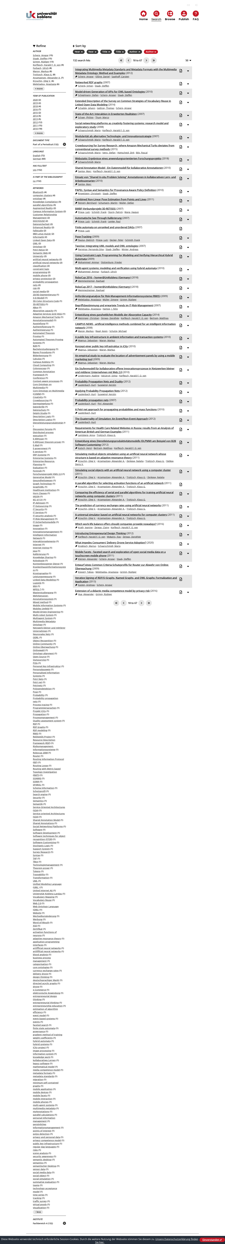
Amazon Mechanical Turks (46, 317)
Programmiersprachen (44, 707)
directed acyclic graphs (45, 983)
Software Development (45, 832)
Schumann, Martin (108, 202)
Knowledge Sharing (43, 557)
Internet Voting (41, 547)
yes (34, 169)
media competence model (46, 1069)
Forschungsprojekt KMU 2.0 (47, 474)
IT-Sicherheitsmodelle (44, 522)
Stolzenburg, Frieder (111, 262)
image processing (42, 1050)
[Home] (41, 18)
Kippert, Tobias (86, 572)
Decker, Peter (116, 240)
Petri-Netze (39, 249)
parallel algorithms (43, 204)
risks (35, 1150)
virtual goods (40, 1204)
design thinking (41, 977)
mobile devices (40, 1092)
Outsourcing (39, 659)
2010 (35, 128)
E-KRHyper (38, 438)
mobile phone (40, 275)
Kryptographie (40, 573)
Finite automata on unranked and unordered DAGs (105, 227)
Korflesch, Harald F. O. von (47, 64)
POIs (35, 663)
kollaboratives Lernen (44, 1060)
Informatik (38, 237)
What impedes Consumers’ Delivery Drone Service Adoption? (110, 542)
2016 (35, 109)
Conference (39, 377)
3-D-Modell (38, 297)
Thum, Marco (102, 117)
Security (37, 797)
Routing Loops (40, 765)
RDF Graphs (39, 727)
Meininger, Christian (88, 318)
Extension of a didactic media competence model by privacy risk (112, 590)
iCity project (39, 1047)
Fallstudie (38, 230)
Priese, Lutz (84, 212)
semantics (38, 1162)
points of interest (42, 1130)
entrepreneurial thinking (46, 1002)
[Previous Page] (129, 60)
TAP (35, 858)
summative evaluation (44, 1182)
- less (38, 1212)
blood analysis (40, 954)
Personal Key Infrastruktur (47, 666)
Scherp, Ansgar (41, 55)
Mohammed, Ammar (88, 262)
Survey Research (41, 852)
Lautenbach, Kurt (87, 384)
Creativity (38, 397)
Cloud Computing (42, 365)
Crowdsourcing (41, 400)
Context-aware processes (46, 381)
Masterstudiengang (43, 592)
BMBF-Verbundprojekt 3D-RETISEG (95, 208)
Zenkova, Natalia (135, 461)
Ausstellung (39, 323)
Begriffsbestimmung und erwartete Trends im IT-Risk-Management (114, 305)
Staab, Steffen (40, 58)
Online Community (43, 643)
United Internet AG (43, 890)
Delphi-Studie (40, 413)
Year (77, 51)
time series (38, 1194)
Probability (39, 695)
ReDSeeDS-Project (42, 736)
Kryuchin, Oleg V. (42, 80)
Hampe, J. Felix (110, 308)
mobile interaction (42, 1098)
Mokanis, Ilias (114, 536)
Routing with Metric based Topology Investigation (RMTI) (47, 772)
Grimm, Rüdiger (41, 61)
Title (105, 51)
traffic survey (40, 1201)
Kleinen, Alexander (88, 559)
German (37, 158)
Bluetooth (38, 192)
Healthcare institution (44, 490)
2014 (35, 115)
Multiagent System (43, 618)
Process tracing (41, 704)
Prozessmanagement (44, 717)
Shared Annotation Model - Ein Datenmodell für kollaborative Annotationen (119, 167)
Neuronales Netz (42, 634)
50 (187, 60)
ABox (35, 307)
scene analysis (40, 1153)
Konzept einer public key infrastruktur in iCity (101, 346)
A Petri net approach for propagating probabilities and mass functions (116, 409)
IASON (36, 496)
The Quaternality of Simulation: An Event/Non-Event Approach (111, 418)
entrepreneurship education (48, 1005)
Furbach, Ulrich (41, 68)
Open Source (39, 656)
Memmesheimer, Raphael (91, 280)
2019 (35, 103)
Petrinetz (38, 685)
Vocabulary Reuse (42, 900)
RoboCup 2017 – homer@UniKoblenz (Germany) (103, 286)
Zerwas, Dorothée (110, 318)
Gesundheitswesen (43, 480)
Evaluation (38, 467)
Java (35, 550)
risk (35, 288)
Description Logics (42, 419)
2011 (35, 125)
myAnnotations (41, 1111)
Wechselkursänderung (44, 916)
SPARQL (37, 784)
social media (39, 291)
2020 (35, 99)
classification (40, 265)
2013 (35, 119)
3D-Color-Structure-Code (46, 301)
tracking (37, 1198)
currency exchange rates (46, 970)
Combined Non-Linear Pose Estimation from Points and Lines (110, 199)
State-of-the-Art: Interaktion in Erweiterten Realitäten (106, 114)
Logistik (37, 582)
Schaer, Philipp (86, 117)
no (34, 181)
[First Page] (121, 60)
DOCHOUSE (39, 221)
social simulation (42, 1178)
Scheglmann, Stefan (88, 95)
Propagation (39, 714)
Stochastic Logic (41, 845)
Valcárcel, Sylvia (109, 375)
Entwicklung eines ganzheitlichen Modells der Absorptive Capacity (113, 314)
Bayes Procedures (42, 352)
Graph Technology (42, 483)
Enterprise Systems (43, 458)
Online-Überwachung (44, 647)
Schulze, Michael (118, 331)
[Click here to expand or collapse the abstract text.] (188, 70)
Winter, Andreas (130, 249)
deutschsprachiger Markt (46, 980)
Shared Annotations (43, 823)
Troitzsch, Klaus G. (42, 74)
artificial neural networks (46, 262)
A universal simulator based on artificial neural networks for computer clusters (121, 514)
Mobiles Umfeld (41, 608)
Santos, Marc (84, 171)
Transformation (41, 877)
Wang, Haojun (131, 212)
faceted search (40, 1025)
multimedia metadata (44, 1108)
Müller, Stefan (126, 202)
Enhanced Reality (42, 227)
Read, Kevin (102, 331)
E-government (40, 448)
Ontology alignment (43, 653)
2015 (35, 112)
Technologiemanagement (46, 864)
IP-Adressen (39, 502)
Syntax (36, 855)
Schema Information (43, 788)
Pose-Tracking (83, 236)
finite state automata (44, 1028)
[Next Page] (146, 60)
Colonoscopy (40, 368)
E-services (38, 451)
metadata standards (43, 1076)
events (36, 1021)
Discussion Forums (42, 429)
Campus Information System (48, 211)
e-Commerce (39, 989)
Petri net (37, 682)
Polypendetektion (42, 688)
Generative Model (42, 477)
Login (196, 5)
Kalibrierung (39, 554)
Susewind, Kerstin (107, 384)
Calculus (37, 358)
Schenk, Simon (85, 85)
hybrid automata (42, 1041)
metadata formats (42, 1073)
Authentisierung (41, 329)
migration (38, 1079)
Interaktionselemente (44, 541)
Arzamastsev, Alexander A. (46, 77)
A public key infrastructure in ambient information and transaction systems (119, 337)
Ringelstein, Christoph (89, 193)
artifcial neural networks (46, 259)
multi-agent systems (43, 1105)
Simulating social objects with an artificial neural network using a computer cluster (123, 470)
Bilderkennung (40, 355)
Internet (37, 544)
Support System (41, 848)
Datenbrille (39, 406)
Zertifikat (38, 928)
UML (35, 880)
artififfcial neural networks (47, 951)
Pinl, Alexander (105, 403)
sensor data (39, 1169)
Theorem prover (41, 868)
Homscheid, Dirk (125, 152)
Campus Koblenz (41, 361)
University (38, 256)
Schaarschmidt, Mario (89, 130)
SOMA (36, 781)
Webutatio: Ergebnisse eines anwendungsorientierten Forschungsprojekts (118, 158)
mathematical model (43, 1066)
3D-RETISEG (39, 304)
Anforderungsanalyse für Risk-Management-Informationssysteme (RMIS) (117, 296)
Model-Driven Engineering (46, 611)
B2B (35, 345)
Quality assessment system (47, 720)
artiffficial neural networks (47, 948)
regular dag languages (44, 1146)
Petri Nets (38, 679)
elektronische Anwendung (46, 993)
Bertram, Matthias (159, 318)
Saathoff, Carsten (120, 76)
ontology (37, 198)
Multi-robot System (43, 615)
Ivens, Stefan (109, 152)
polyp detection (41, 1133)
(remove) (58, 144)
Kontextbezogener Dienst (46, 563)
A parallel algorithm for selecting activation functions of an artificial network (119, 483)
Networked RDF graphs (88, 82)
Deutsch (188, 5)
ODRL (36, 637)
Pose (35, 691)
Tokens (36, 871)
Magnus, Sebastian (88, 340)
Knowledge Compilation (45, 201)
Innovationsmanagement (46, 531)
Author (133, 51)
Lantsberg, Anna (86, 435)
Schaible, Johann (86, 108)
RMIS (35, 733)
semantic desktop (42, 1159)
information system (43, 1053)
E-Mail (36, 445)
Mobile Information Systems (48, 605)
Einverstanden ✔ (212, 1239)
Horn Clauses (40, 493)
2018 (35, 106)
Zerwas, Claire (101, 527)
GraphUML (38, 486)
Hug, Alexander (86, 594)
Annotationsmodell (43, 320)
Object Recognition (43, 640)
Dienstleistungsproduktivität (48, 422)
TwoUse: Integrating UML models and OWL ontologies (106, 246)
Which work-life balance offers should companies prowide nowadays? (115, 524)
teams (36, 1185)
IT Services (38, 512)
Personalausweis (41, 669)
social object (39, 1175)
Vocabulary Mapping (43, 896)
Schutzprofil (39, 791)
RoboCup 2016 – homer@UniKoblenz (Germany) (103, 277)
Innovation (38, 528)
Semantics (38, 800)
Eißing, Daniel (103, 76)
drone (36, 986)
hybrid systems (41, 1044)
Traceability (39, 874)
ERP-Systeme (40, 454)
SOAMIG (37, 778)
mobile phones (41, 1101)
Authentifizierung (42, 326)
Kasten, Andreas (86, 584)
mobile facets (40, 1095)
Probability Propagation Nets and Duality (99, 381)
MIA (35, 586)
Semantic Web (40, 253)
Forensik (37, 470)
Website (37, 912)
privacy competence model (47, 1140)
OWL (35, 243)
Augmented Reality (43, 208)
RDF (35, 723)
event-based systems (44, 1018)
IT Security (38, 509)
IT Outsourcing (40, 506)
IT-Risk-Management (43, 518)
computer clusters (42, 195)
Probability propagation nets (92, 400)
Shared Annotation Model (46, 820)
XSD (35, 925)
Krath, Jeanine (85, 527)
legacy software (41, 1063)
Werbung (37, 919)
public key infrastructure (46, 1143)
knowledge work (41, 1057)
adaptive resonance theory (47, 938)
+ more (39, 88)
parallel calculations (43, 1114)
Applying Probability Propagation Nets (97, 390)
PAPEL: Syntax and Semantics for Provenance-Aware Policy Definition (115, 190)
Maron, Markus (41, 71)
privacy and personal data (46, 1137)
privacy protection (42, 278)
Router (36, 755)
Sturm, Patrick (115, 212)
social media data (42, 1172)
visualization (39, 1207)
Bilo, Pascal (142, 152)
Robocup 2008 (40, 752)
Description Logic (42, 416)
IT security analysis (43, 515)
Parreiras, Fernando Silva (91, 249)
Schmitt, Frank (99, 212)
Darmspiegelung (41, 403)
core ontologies (41, 967)
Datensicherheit (41, 224)
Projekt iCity (39, 711)
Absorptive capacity (43, 310)
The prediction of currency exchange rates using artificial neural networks (118, 505)
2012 (35, 122)
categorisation (40, 964)
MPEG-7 (37, 589)
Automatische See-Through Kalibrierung (98, 218)
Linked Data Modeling (44, 579)
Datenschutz (39, 410)
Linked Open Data (42, 240)
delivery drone (40, 973)
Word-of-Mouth (41, 922)
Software (37, 829)
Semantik (38, 804)
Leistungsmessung (42, 576)
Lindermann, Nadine (88, 375)
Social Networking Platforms (48, 826)
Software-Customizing (44, 842)
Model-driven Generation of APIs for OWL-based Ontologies (110, 91)
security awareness (43, 1156)
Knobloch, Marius (87, 546)
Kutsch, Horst (85, 448)
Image (36, 525)
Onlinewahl (39, 650)
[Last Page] (154, 60)
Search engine (40, 794)
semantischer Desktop (44, 1166)
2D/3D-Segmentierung (44, 294)
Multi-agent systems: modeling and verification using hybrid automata (116, 268)
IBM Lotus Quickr (42, 233)
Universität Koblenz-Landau (47, 893)
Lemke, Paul (114, 221)
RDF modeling (40, 730)
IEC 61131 (38, 499)
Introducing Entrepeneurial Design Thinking (100, 533)
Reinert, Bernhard (87, 202)
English (36, 155)
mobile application (42, 1089)
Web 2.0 (37, 903)
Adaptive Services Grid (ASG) (47, 313)
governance (39, 1031)
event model (39, 1015)
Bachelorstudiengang (44, 349)
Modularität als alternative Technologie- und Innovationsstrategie (113, 136)
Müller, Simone (110, 299)
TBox (35, 861)
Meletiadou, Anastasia (44, 84)
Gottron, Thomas (105, 108)
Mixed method (40, 602)
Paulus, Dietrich (86, 240)
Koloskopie (39, 560)
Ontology (38, 246)
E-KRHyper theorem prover (47, 442)
